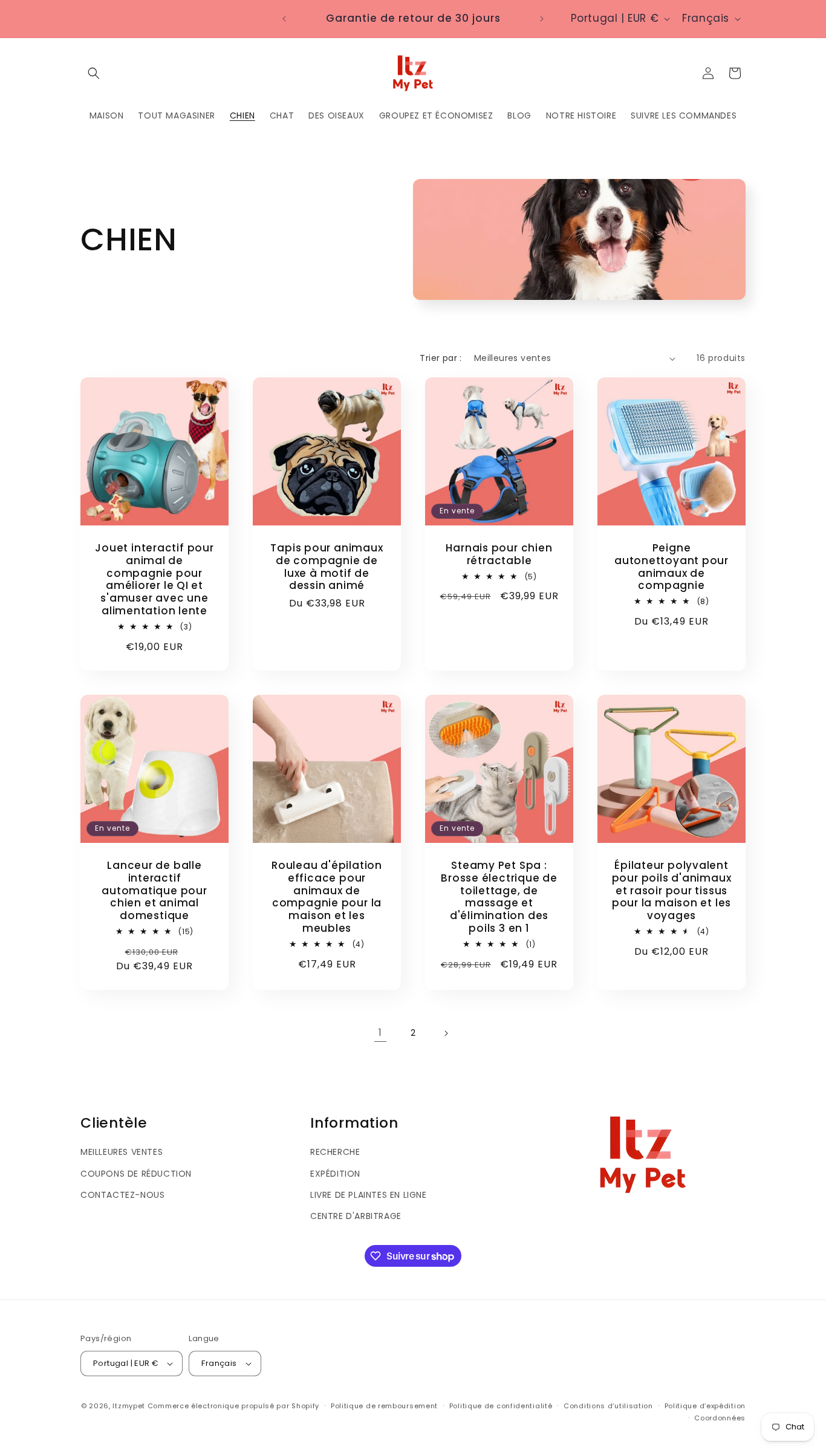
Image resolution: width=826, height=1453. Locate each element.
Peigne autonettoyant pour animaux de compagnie (671, 567)
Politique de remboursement (384, 1406)
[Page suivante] (445, 1033)
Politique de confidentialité (501, 1406)
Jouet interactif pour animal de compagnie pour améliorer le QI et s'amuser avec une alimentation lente (154, 579)
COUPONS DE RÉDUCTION (136, 1174)
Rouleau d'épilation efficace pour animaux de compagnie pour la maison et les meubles (327, 897)
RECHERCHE (335, 1152)
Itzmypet (128, 1406)
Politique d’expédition (705, 1406)
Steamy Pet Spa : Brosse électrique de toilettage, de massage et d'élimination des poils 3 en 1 (499, 897)
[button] (93, 73)
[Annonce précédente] (284, 18)
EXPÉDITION (335, 1174)
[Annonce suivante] (541, 18)
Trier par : (440, 358)
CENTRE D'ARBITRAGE (356, 1216)
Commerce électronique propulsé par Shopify (233, 1406)
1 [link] (380, 1032)
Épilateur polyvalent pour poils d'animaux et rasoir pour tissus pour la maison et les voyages (672, 890)
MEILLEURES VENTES (121, 1152)
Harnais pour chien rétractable (499, 554)
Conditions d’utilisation (608, 1406)
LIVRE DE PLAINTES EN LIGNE (368, 1195)
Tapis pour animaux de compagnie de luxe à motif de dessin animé (326, 567)
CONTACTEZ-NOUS (122, 1195)
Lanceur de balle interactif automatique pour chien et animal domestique (154, 890)
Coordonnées (720, 1418)
